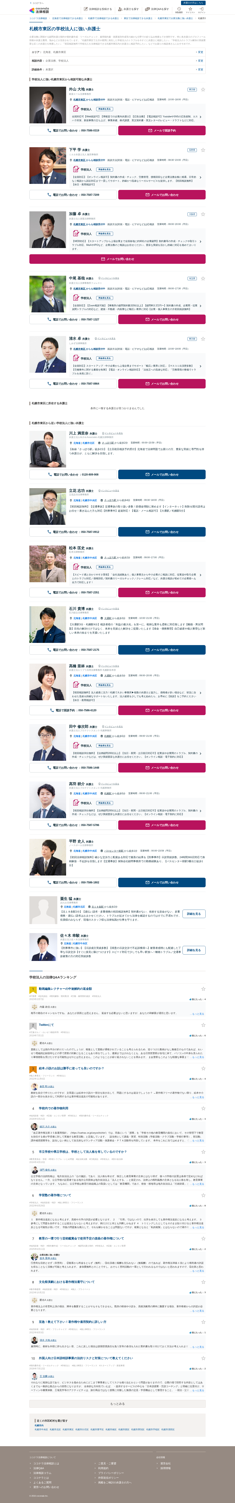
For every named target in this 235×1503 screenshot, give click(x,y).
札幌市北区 (89, 443)
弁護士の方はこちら (193, 2)
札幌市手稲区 (153, 1429)
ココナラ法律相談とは (46, 1463)
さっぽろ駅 (108, 442)
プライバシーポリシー (111, 1472)
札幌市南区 (111, 1429)
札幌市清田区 (168, 1429)
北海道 (77, 443)
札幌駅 (108, 736)
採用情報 (165, 1468)
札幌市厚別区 (137, 1429)
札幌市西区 (123, 1429)
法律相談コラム (42, 1472)
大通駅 (108, 618)
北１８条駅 (98, 906)
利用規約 (103, 1468)
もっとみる (117, 1403)
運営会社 (165, 1463)
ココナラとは (41, 1477)
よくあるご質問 (42, 1482)
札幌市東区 (79, 99)
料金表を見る (105, 109)
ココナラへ (38, 3)
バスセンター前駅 (114, 850)
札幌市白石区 (82, 1429)
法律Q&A (38, 1468)
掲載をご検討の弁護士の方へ (115, 1482)
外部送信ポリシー (108, 1477)
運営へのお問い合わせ (46, 1487)
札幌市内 (39, 1425)
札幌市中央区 (90, 500)
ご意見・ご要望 (107, 1463)
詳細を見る (194, 913)
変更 (200, 52)
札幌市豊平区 (97, 1429)
